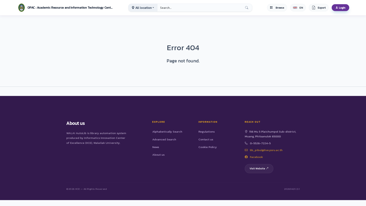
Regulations (206, 131)
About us (158, 154)
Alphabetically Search (167, 131)
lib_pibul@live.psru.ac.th (266, 150)
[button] (65, 7)
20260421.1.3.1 (292, 189)
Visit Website (257, 168)
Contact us (205, 139)
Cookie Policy (207, 147)
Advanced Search (164, 139)
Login (342, 8)
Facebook (256, 157)
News (155, 147)
